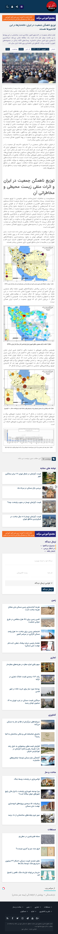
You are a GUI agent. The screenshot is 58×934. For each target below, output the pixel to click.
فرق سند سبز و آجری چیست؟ (28, 848)
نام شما (50, 573)
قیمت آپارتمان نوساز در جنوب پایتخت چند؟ (24, 502)
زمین (28, 907)
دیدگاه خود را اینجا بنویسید (43, 561)
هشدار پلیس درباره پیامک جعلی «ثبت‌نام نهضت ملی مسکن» (24, 644)
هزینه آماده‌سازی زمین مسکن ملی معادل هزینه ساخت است (24, 608)
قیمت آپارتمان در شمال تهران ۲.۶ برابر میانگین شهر (23, 475)
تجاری (37, 907)
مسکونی (23, 911)
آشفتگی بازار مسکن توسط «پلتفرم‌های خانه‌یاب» (25, 759)
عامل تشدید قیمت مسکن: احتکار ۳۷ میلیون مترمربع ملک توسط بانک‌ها (22, 862)
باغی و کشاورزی (44, 911)
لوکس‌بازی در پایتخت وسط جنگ (27, 779)
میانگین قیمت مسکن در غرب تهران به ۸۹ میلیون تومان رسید (24, 701)
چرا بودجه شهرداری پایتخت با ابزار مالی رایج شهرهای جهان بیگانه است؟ (22, 792)
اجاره (32, 911)
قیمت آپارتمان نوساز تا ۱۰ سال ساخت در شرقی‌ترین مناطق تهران (25, 518)
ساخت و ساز (17, 907)
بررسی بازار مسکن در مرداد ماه (29, 488)
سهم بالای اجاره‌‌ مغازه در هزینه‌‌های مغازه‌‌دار (23, 664)
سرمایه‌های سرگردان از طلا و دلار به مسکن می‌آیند (23, 723)
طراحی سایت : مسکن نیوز (29, 929)
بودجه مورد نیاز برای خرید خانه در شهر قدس (24, 690)
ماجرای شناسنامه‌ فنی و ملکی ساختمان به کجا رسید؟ (22, 735)
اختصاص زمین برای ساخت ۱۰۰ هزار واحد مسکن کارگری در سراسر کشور (24, 632)
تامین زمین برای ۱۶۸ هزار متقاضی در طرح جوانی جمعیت (23, 620)
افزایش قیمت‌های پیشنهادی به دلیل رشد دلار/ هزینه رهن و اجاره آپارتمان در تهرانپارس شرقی (24, 749)
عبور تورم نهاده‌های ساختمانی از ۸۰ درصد (24, 815)
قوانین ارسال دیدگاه (42, 583)
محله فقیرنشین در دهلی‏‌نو (29, 836)
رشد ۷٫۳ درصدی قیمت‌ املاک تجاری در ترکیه (24, 678)
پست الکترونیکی (22, 573)
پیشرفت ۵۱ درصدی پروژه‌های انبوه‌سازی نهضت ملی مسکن (24, 805)
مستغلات (47, 907)
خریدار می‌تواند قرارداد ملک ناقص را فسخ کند (23, 873)
